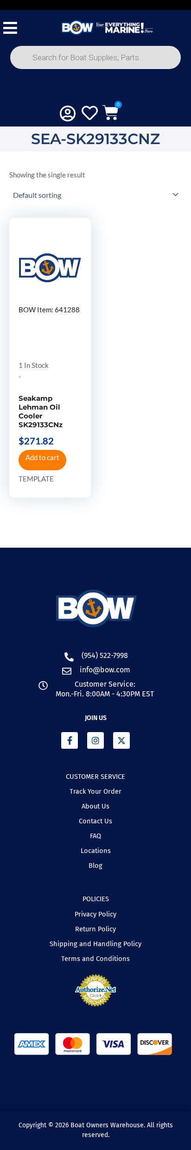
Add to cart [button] (42, 457)
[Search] (30, 90)
